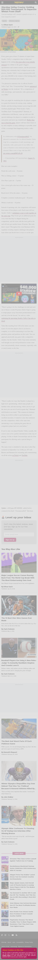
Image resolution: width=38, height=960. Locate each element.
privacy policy (6, 955)
